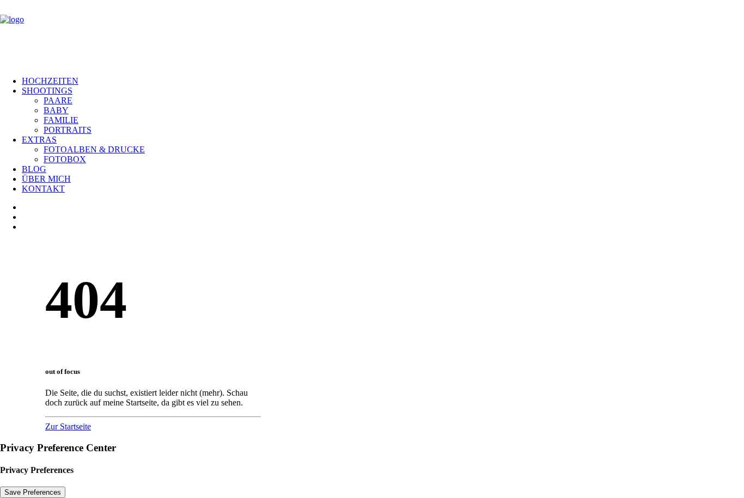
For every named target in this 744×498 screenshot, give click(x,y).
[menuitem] (383, 81)
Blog (34, 169)
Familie (61, 120)
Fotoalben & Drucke (94, 149)
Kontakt (43, 188)
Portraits (68, 129)
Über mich (46, 178)
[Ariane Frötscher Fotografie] (372, 34)
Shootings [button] (47, 90)
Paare (58, 100)
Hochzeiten (50, 80)
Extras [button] (39, 139)
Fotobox (65, 159)
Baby (56, 110)
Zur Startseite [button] (68, 426)
